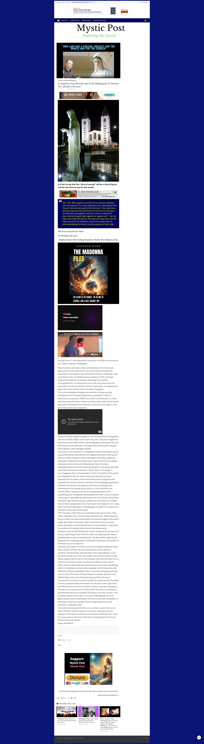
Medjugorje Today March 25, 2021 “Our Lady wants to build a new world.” (66, 720)
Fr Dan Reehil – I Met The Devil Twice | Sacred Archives (84, 3)
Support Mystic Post (99, 20)
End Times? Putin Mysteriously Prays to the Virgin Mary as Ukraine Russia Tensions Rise (87, 691)
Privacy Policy (86, 20)
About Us (64, 20)
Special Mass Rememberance (109, 695)
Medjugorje (72, 80)
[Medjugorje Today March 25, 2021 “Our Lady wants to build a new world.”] (67, 707)
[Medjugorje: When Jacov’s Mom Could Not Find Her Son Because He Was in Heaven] (88, 707)
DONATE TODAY (75, 20)
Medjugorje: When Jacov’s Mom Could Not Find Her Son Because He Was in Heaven (88, 720)
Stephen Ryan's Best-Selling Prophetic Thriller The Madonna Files (88, 239)
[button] (199, 738)
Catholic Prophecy (63, 80)
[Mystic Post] (58, 20)
